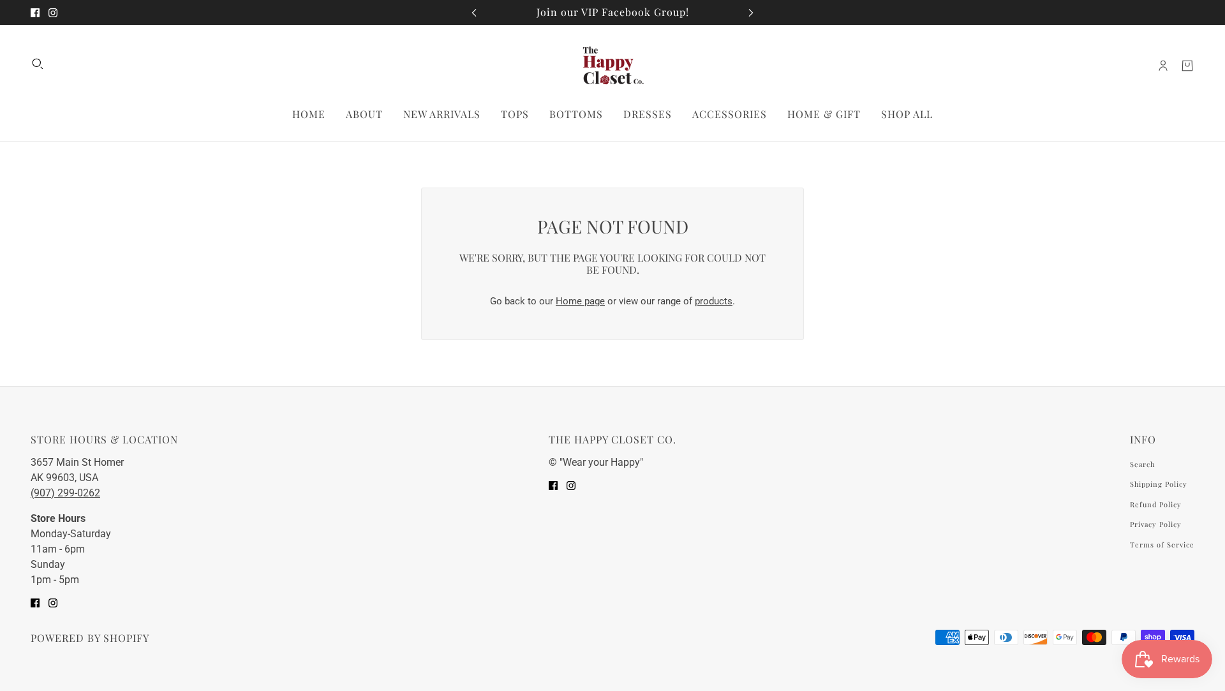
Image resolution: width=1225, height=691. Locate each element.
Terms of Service (1162, 544)
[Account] (1163, 66)
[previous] (474, 12)
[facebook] (35, 12)
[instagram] (53, 12)
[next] (751, 12)
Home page (580, 301)
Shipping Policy (1158, 484)
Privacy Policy (1156, 524)
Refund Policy (1156, 504)
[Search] (38, 64)
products (713, 301)
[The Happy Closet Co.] (612, 66)
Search (1142, 464)
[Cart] (1187, 66)
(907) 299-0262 (65, 493)
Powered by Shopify (90, 637)
